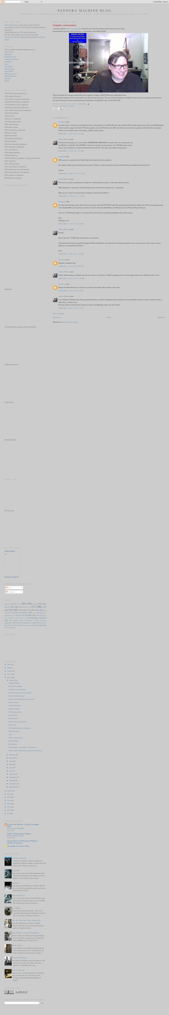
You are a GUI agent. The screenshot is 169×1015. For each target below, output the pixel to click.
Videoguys (62, 201)
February (12, 755)
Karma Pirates (13, 718)
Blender (16, 613)
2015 (9, 797)
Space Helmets (16, 908)
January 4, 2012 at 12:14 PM (71, 196)
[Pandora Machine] (12, 574)
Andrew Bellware (64, 139)
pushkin (42, 623)
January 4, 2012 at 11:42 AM (71, 173)
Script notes (15, 883)
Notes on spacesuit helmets (18, 721)
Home (109, 317)
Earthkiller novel (9, 615)
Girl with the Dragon (15, 686)
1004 (20, 607)
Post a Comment (58, 313)
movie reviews (20, 618)
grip (6, 618)
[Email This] (54, 109)
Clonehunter (9, 66)
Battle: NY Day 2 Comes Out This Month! (25, 933)
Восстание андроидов (18, 858)
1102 (44, 607)
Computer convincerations (64, 25)
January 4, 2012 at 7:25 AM (71, 151)
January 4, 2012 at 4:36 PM (70, 224)
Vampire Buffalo (14, 683)
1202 (21, 610)
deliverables (40, 613)
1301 (29, 610)
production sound (30, 623)
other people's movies (16, 620)
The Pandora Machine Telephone (20, 728)
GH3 (37, 615)
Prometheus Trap (10, 57)
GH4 (43, 615)
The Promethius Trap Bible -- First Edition (23, 747)
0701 (12, 604)
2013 (9, 791)
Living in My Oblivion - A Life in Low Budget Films (23, 825)
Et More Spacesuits (15, 712)
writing (11, 628)
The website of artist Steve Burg (18, 846)
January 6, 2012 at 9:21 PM (70, 308)
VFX (6, 628)
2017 (9, 804)
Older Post (160, 317)
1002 (12, 607)
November (12, 784)
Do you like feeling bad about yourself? (22, 699)
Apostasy (8, 78)
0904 (40, 604)
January (12, 680)
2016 (9, 800)
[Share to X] (58, 109)
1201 (10, 610)
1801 (44, 610)
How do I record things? (16, 696)
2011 (9, 674)
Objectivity (12, 725)
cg (33, 613)
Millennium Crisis (11, 74)
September (13, 777)
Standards (40, 625)
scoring (26, 625)
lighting (11, 618)
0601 (6, 604)
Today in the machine (16, 738)
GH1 (30, 615)
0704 (18, 604)
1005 (27, 607)
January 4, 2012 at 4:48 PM (70, 254)
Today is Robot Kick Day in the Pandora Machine (25, 750)
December (12, 787)
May (11, 764)
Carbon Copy (9, 52)
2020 (9, 813)
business (25, 612)
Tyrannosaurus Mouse (12, 37)
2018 (9, 807)
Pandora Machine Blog (84, 10)
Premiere (18, 623)
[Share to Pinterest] (63, 109)
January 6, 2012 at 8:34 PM (70, 291)
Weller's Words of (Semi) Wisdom (19, 833)
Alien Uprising (9, 69)
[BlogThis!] (56, 109)
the (22, 35)
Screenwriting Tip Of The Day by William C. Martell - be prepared (22, 842)
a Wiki (21, 32)
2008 (9, 668)
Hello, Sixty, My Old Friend (15, 828)
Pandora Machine (10, 25)
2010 (9, 671)
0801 (24, 603)
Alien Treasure (13, 702)
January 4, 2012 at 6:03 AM (71, 133)
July (10, 771)
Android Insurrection (12, 59)
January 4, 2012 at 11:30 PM (71, 278)
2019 (9, 810)
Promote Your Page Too (12, 577)
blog (24, 35)
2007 (9, 664)
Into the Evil (13, 715)
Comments (11, 592)
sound (32, 625)
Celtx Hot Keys (14, 741)
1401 (37, 610)
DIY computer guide (74, 28)
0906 (6, 607)
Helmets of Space (14, 731)
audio (8, 613)
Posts (9, 587)
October (12, 780)
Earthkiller (8, 61)
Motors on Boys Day (18, 970)
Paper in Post (15, 870)
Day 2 (7, 64)
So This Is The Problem (18, 958)
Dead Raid (8, 54)
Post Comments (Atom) (69, 322)
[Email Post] (87, 104)
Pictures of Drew (67, 106)
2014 (9, 794)
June (11, 767)
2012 (9, 677)
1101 (32, 606)
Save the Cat (9, 625)
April (11, 761)
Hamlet (7, 81)
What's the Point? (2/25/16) (15, 836)
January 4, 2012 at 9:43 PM (70, 266)
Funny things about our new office (20, 693)
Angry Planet (9, 71)
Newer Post (56, 317)
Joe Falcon (62, 122)
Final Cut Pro (20, 615)
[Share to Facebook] (61, 109)
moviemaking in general (36, 617)
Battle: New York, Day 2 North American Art (26, 920)
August (11, 774)
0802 (34, 604)
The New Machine (15, 705)
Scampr (18, 625)
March (11, 758)
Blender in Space (14, 709)
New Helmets (13, 744)
